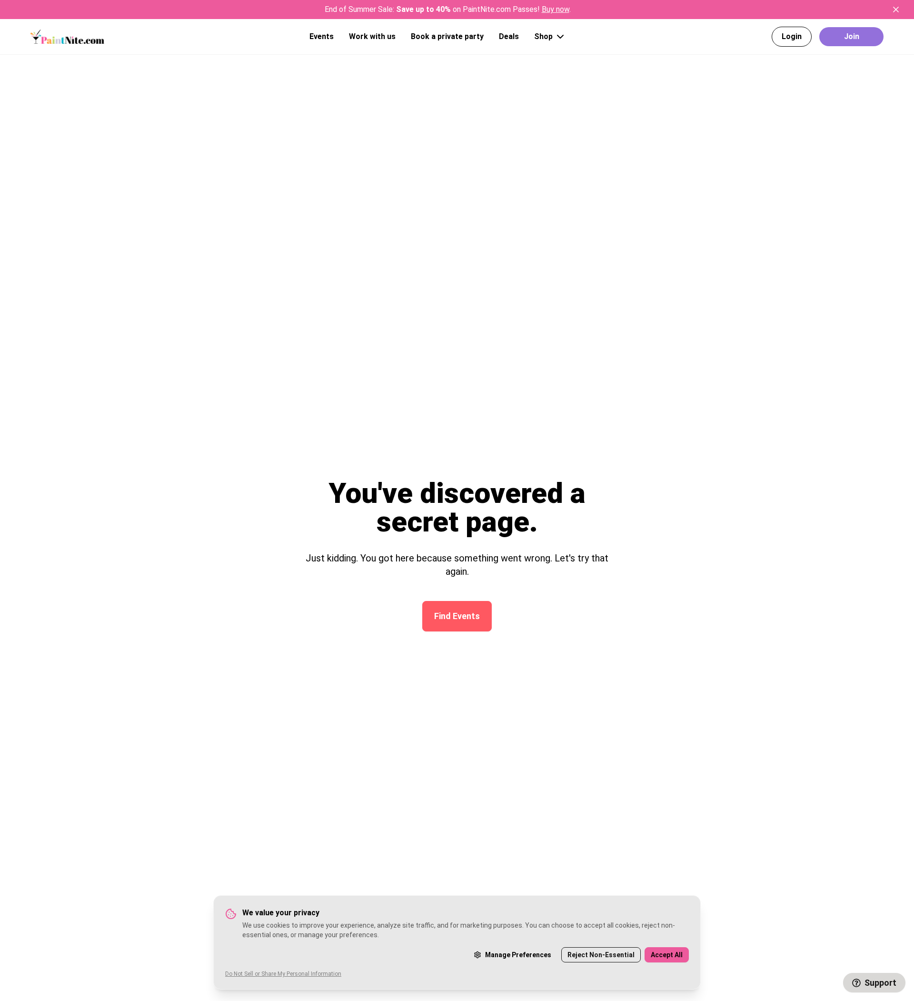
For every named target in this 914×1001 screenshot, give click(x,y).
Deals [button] (509, 36)
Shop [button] (543, 36)
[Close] (896, 9)
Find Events (457, 616)
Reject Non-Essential (601, 955)
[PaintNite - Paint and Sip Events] (67, 36)
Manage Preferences (518, 955)
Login (792, 36)
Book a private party (447, 36)
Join (851, 36)
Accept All (667, 955)
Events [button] (321, 36)
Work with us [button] (372, 36)
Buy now (555, 9)
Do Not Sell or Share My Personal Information (283, 974)
